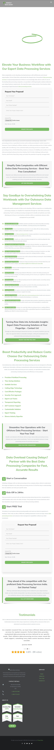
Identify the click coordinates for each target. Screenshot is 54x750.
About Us (41, 676)
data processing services (24, 86)
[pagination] (24, 648)
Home (41, 674)
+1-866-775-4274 (15, 694)
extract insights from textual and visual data (32, 263)
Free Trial (41, 678)
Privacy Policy (40, 740)
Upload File (8, 118)
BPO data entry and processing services (29, 295)
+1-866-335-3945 (15, 691)
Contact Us (42, 680)
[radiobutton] (27, 377)
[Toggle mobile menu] (51, 2)
